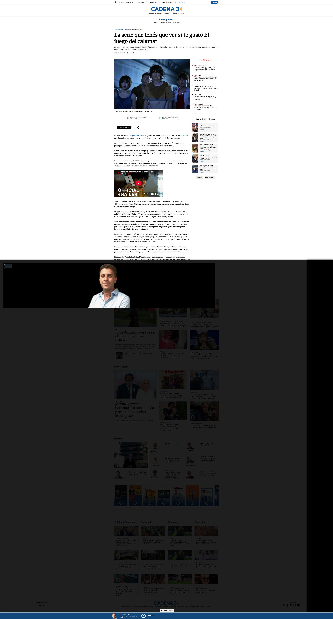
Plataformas (175, 22)
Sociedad (200, 85)
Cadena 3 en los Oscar (165, 22)
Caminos (128, 2)
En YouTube (169, 2)
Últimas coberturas (151, 2)
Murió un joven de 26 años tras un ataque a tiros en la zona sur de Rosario (206, 88)
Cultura (199, 94)
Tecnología (200, 104)
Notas (155, 22)
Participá (214, 2)
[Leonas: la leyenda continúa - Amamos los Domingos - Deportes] (195, 127)
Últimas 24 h (161, 2)
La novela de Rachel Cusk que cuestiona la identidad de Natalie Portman (205, 97)
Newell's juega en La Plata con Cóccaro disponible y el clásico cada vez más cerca (204, 69)
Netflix (185, 136)
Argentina (158, 13)
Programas (141, 2)
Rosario (175, 13)
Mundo (183, 13)
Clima (176, 2)
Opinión (134, 2)
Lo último (205, 60)
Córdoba (166, 13)
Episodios (202, 129)
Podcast (199, 177)
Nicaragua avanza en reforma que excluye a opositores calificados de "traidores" (205, 78)
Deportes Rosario (202, 65)
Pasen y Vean (166, 19)
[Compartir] (138, 127)
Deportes (121, 2)
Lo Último (151, 13)
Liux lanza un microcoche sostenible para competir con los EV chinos (205, 107)
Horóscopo (182, 2)
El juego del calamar (138, 136)
